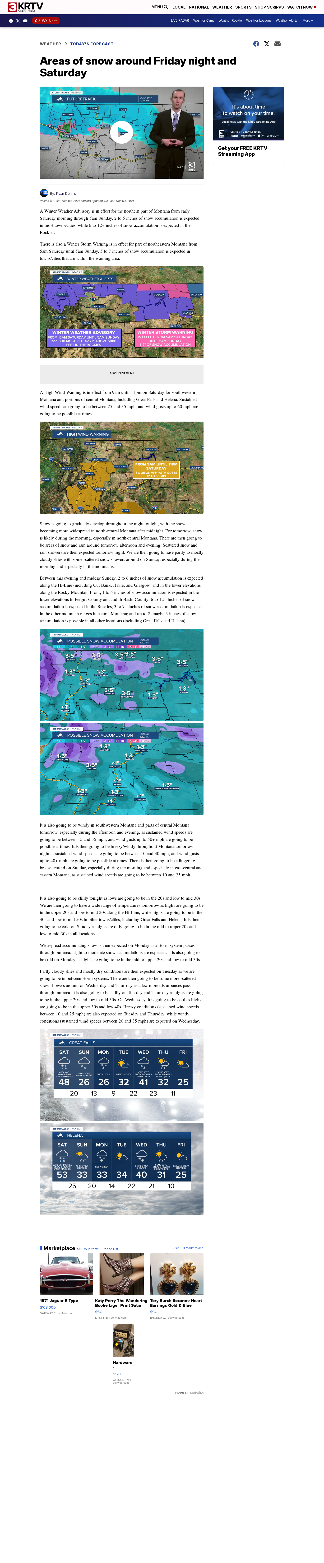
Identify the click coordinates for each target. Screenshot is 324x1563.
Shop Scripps (269, 7)
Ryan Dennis (66, 193)
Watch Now (300, 7)
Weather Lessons (259, 20)
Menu (158, 7)
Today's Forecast (92, 44)
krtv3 (12, 21)
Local (178, 7)
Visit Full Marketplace (188, 1248)
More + (308, 20)
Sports (243, 7)
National (199, 7)
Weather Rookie (230, 20)
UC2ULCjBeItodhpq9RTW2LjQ (26, 21)
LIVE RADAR (180, 20)
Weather (222, 7)
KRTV (19, 21)
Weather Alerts (286, 20)
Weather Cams (203, 20)
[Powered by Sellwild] (197, 1393)
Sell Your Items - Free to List (97, 1249)
